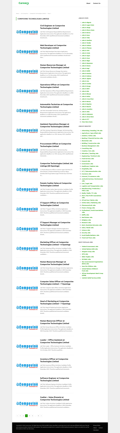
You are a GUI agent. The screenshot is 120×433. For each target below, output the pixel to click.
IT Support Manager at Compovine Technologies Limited (55, 223)
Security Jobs (86, 233)
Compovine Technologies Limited (38, 13)
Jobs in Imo (85, 81)
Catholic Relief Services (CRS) (91, 278)
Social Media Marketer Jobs (90, 235)
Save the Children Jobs (89, 266)
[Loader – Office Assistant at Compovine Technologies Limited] (27, 345)
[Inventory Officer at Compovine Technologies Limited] (27, 364)
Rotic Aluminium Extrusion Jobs (92, 225)
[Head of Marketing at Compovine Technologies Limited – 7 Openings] (27, 306)
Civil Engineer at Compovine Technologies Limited (52, 26)
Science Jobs (86, 230)
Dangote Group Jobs (88, 251)
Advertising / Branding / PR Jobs (92, 130)
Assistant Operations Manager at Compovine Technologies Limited (54, 125)
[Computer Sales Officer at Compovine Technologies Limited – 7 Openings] (27, 287)
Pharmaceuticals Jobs (89, 205)
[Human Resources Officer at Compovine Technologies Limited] (27, 326)
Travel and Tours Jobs (88, 238)
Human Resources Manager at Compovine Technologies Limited (54, 66)
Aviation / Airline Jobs (89, 135)
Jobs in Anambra (87, 109)
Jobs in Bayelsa (86, 104)
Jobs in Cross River (88, 99)
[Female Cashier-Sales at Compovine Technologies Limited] (27, 188)
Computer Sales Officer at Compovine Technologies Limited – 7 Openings (56, 282)
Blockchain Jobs (87, 141)
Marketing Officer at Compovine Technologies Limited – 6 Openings (55, 243)
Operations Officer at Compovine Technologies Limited (54, 85)
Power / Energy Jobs (88, 208)
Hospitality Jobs (87, 169)
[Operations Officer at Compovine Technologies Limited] (27, 90)
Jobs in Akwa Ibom (88, 117)
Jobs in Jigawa (86, 78)
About (88, 3)
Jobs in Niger (86, 60)
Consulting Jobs (87, 148)
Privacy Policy (96, 425)
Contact (101, 427)
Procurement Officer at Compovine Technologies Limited (55, 144)
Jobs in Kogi (85, 68)
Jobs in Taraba (86, 43)
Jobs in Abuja (86, 27)
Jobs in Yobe (86, 38)
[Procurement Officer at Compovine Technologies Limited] (27, 149)
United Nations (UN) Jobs (90, 249)
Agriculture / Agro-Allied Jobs (91, 133)
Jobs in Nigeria (86, 22)
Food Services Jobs (88, 158)
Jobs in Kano (86, 35)
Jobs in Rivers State (88, 30)
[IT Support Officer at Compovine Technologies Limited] (27, 208)
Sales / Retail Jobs (88, 227)
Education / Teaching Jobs (90, 153)
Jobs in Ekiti (86, 89)
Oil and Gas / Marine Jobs (90, 200)
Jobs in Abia (85, 111)
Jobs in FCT (85, 119)
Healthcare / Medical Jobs (90, 166)
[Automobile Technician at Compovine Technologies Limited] (27, 110)
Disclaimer (96, 430)
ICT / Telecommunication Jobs (91, 171)
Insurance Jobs (86, 174)
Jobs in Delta (86, 96)
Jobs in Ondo (86, 53)
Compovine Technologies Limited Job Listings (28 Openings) (56, 164)
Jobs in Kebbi (86, 71)
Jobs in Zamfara (87, 40)
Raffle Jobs (85, 215)
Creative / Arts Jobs (88, 151)
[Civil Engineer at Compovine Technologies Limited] (27, 31)
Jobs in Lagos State (88, 25)
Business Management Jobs (90, 146)
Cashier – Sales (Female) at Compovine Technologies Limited (54, 398)
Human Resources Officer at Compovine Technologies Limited (54, 322)
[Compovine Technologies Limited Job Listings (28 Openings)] (27, 169)
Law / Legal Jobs (87, 183)
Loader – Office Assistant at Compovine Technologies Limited (54, 341)
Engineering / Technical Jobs (91, 156)
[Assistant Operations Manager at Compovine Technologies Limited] (27, 129)
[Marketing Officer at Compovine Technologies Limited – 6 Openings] (27, 247)
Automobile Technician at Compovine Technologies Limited (56, 105)
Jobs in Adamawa (87, 114)
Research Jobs (86, 222)
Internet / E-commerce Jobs (91, 176)
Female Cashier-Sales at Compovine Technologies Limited (56, 184)
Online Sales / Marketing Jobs (91, 202)
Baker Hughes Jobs (88, 257)
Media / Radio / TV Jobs (89, 193)
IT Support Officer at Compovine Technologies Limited (54, 203)
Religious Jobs (86, 220)
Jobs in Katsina (86, 73)
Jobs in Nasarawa (87, 63)
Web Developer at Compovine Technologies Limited (53, 46)
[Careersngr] (24, 3)
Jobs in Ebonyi (86, 94)
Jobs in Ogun (86, 55)
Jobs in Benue (86, 101)
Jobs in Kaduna (86, 76)
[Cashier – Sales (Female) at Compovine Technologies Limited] (27, 403)
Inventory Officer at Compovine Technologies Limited (54, 360)
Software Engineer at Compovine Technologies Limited (54, 379)
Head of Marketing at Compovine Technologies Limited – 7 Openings (55, 302)
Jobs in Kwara (86, 66)
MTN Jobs (85, 254)
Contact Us (96, 3)
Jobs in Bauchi (86, 106)
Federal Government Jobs (90, 246)
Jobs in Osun (86, 58)
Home (17, 13)
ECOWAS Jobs (86, 259)
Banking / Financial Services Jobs (92, 138)
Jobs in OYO (85, 50)
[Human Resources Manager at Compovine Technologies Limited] (27, 70)
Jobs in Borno (86, 32)
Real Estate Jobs (87, 217)
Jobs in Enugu (86, 86)
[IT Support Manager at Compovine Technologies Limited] (27, 228)
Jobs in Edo (85, 91)
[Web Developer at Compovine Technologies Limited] (27, 51)
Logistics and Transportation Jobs (92, 186)
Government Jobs (87, 164)
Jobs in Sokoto (86, 45)
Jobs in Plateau (87, 48)
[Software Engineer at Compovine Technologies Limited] (27, 383)
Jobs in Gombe (86, 83)
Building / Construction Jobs (91, 143)
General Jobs (86, 161)
